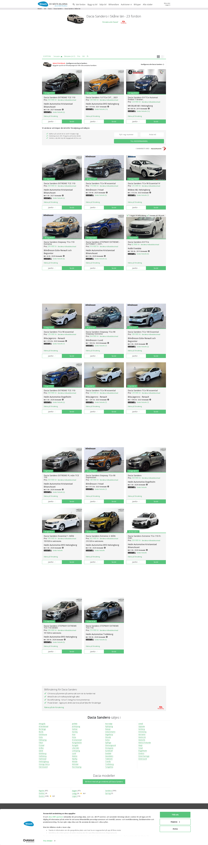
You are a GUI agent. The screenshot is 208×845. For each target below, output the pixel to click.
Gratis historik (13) (101, 109)
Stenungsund (110, 745)
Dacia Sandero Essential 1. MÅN (59, 536)
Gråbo (41, 748)
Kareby (75, 732)
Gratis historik (142, 487)
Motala (74, 761)
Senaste (57, 56)
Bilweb (40, 9)
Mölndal (75, 764)
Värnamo (141, 734)
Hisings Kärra (44, 764)
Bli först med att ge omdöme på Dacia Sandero (104, 781)
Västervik (142, 737)
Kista (74, 737)
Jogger (75, 790)
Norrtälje (108, 723)
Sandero (108, 790)
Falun (41, 742)
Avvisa (175, 829)
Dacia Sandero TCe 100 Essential (143, 332)
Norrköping (76, 767)
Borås (41, 732)
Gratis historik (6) (59, 259)
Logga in (167, 5)
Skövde (108, 737)
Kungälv (75, 745)
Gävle (41, 751)
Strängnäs (109, 748)
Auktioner (125, 4)
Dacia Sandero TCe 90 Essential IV (144, 183)
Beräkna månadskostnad (67, 100)
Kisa (73, 734)
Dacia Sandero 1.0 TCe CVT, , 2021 (102, 97)
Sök (45, 9)
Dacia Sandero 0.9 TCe (138, 242)
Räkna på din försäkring (54, 707)
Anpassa (174, 822)
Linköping (76, 751)
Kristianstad (77, 740)
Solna (107, 740)
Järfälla (74, 723)
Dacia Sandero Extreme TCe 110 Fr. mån (144, 537)
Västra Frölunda (144, 742)
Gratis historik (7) (143, 195)
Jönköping (76, 726)
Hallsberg (42, 756)
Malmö (74, 756)
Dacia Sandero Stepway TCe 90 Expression (100, 476)
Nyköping (109, 726)
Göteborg (42, 753)
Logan (74, 796)
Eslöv (41, 737)
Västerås (141, 740)
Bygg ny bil (92, 4)
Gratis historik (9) (143, 254)
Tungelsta (109, 767)
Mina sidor (167, 3)
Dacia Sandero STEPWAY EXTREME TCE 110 (102, 627)
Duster (42, 796)
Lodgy (74, 793)
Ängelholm (142, 751)
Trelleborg (109, 764)
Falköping (42, 740)
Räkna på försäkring (51, 116)
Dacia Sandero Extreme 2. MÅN (100, 536)
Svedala (108, 753)
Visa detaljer (48, 841)
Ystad (140, 748)
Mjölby (74, 759)
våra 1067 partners (55, 817)
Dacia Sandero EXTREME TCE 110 (59, 97)
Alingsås (42, 723)
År (88, 56)
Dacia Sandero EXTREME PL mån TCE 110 (61, 476)
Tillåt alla (175, 815)
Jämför (51, 121)
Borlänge (42, 729)
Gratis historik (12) (143, 111)
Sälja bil (102, 4)
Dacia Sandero (58, 9)
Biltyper (137, 4)
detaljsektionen (116, 836)
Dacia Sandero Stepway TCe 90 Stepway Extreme (100, 333)
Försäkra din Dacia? (110, 22)
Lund (74, 753)
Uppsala (141, 726)
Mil (83, 56)
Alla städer (148, 4)
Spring (108, 793)
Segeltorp (109, 734)
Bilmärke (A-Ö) (69, 56)
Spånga (108, 742)
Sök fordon (80, 4)
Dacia (50, 9)
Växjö (140, 745)
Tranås (108, 761)
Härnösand (43, 767)
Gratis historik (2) (59, 112)
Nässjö (107, 729)
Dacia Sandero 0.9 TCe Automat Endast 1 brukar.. (143, 98)
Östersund (142, 759)
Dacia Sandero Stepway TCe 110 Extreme (59, 243)
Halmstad (42, 759)
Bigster (42, 790)
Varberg (141, 729)
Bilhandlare (114, 4)
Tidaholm (109, 759)
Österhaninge (143, 756)
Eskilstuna (43, 734)
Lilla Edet (75, 748)
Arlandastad (43, 726)
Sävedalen (109, 756)
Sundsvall (109, 751)
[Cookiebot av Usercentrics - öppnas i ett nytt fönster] (28, 840)
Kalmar (75, 729)
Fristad (41, 745)
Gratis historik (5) (101, 195)
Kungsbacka (77, 742)
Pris (78, 56)
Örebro (141, 753)
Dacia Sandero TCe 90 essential (101, 183)
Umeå (140, 723)
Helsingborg (44, 761)
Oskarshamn (110, 732)
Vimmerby (142, 732)
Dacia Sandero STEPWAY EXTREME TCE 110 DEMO (60, 627)
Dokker (42, 793)
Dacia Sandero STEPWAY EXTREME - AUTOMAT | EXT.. (103, 243)
